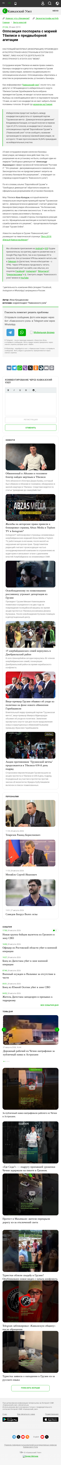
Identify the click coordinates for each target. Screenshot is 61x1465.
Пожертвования (51, 1414)
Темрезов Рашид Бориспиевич (23, 835)
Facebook (19, 271)
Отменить (30, 428)
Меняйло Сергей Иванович (21, 874)
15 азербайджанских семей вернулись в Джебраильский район (28, 652)
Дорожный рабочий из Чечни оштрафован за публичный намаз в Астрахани (29, 1052)
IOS (46, 248)
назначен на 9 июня (42, 104)
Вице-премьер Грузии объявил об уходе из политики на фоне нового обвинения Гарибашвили (30, 705)
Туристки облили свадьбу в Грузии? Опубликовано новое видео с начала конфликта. (30, 1276)
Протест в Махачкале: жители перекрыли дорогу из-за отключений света (26, 1220)
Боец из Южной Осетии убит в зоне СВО (26, 987)
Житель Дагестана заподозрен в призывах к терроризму (28, 998)
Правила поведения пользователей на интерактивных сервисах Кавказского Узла (30, 1446)
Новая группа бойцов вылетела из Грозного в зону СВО (29, 936)
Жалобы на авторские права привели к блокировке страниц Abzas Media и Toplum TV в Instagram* (30, 527)
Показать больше (30, 1388)
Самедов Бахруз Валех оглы (21, 914)
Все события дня (49, 1005)
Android (39, 248)
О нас (5, 1414)
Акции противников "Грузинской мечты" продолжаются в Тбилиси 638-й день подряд (29, 765)
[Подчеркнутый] (20, 390)
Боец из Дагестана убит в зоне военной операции (25, 962)
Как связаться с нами (26, 1414)
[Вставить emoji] (33, 390)
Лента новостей (19, 22)
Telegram (12, 261)
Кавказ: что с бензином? (17, 18)
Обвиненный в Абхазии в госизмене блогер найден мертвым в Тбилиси (26, 475)
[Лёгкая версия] (15, 3)
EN (9, 3)
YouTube (24, 278)
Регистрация (31, 419)
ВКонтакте (43, 271)
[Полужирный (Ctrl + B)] (8, 390)
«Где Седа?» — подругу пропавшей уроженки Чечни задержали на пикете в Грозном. (29, 1168)
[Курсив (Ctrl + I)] (14, 390)
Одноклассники (14, 274)
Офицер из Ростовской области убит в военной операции (30, 949)
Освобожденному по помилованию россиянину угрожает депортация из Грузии (26, 594)
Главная (6, 22)
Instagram (31, 271)
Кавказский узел (31, 85)
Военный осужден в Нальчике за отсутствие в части (29, 975)
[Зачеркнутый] (26, 390)
